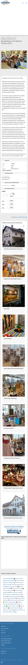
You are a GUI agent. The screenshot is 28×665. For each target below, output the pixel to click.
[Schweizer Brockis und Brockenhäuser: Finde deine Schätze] (5, 5)
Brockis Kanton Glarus (8, 590)
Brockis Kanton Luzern (8, 594)
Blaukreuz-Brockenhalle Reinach (12, 279)
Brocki (15, 37)
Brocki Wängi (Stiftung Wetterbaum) (13, 368)
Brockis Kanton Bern (13, 586)
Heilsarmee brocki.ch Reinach (12, 458)
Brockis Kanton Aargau (8, 578)
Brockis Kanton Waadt (8, 610)
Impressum (3, 651)
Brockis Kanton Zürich (10, 612)
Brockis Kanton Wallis (15, 608)
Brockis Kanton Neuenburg (15, 596)
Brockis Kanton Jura (15, 592)
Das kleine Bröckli (8, 428)
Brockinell (6, 308)
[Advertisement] (14, 20)
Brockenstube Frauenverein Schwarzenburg (13, 518)
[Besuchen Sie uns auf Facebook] (2, 662)
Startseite (3, 37)
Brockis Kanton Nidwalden (9, 598)
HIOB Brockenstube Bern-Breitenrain (13, 249)
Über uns (3, 630)
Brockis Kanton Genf (18, 588)
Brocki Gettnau (8, 338)
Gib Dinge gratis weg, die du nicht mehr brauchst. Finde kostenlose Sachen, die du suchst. (14, 528)
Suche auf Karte (4, 628)
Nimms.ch (3, 653)
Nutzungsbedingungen (6, 638)
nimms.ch (20, 659)
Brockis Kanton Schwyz (10, 602)
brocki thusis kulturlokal (10, 398)
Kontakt (3, 645)
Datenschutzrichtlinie (6, 643)
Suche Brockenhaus (5, 640)
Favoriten (3, 632)
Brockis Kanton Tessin (13, 606)
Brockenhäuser (9, 37)
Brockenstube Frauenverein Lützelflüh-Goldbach (13, 488)
